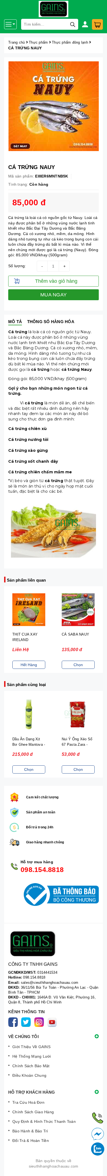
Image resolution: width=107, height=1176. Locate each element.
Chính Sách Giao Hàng (33, 1112)
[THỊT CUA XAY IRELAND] (28, 609)
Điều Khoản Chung (29, 1075)
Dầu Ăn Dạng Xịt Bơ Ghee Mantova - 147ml (28, 744)
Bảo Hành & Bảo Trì (30, 1131)
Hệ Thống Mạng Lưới (31, 1056)
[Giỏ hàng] (97, 24)
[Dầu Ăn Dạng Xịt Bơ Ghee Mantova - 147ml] (28, 714)
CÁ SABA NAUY (75, 634)
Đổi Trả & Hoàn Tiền (30, 1140)
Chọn (78, 665)
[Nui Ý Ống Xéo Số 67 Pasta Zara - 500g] (78, 714)
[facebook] (14, 1022)
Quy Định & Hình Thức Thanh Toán (44, 1121)
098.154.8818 (42, 869)
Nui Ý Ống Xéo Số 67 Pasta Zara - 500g (77, 744)
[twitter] (27, 1022)
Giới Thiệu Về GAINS (31, 1047)
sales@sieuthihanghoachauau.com (49, 982)
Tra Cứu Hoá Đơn (28, 1102)
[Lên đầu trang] (97, 1166)
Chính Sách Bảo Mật (31, 1066)
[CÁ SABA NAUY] (78, 609)
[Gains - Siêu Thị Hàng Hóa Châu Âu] (53, 943)
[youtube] (53, 1022)
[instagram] (40, 1022)
